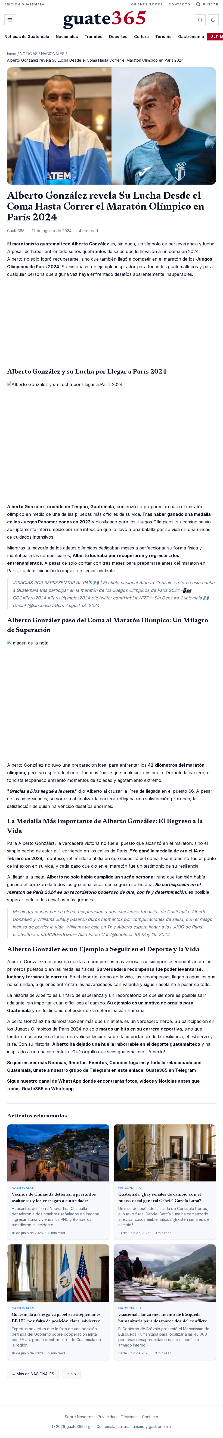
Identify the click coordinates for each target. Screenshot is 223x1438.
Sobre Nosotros (79, 1416)
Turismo (163, 36)
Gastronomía (191, 36)
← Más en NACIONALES (33, 1373)
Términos (129, 1416)
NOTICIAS (29, 53)
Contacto (179, 4)
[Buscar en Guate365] (200, 19)
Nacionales (67, 36)
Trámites (94, 36)
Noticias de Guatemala (26, 36)
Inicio (11, 53)
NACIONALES (52, 53)
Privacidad (107, 1416)
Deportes (118, 36)
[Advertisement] (111, 323)
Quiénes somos (147, 4)
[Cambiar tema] (213, 19)
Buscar (211, 4)
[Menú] (9, 19)
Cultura (141, 36)
